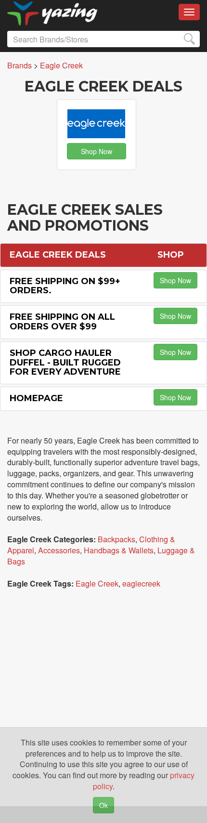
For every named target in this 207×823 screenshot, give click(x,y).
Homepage (36, 398)
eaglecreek (141, 583)
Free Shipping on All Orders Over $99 (62, 322)
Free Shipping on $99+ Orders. (65, 286)
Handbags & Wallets (119, 550)
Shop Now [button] (96, 151)
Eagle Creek (97, 583)
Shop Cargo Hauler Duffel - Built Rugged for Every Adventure (65, 363)
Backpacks (116, 539)
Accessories (59, 550)
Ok (103, 805)
